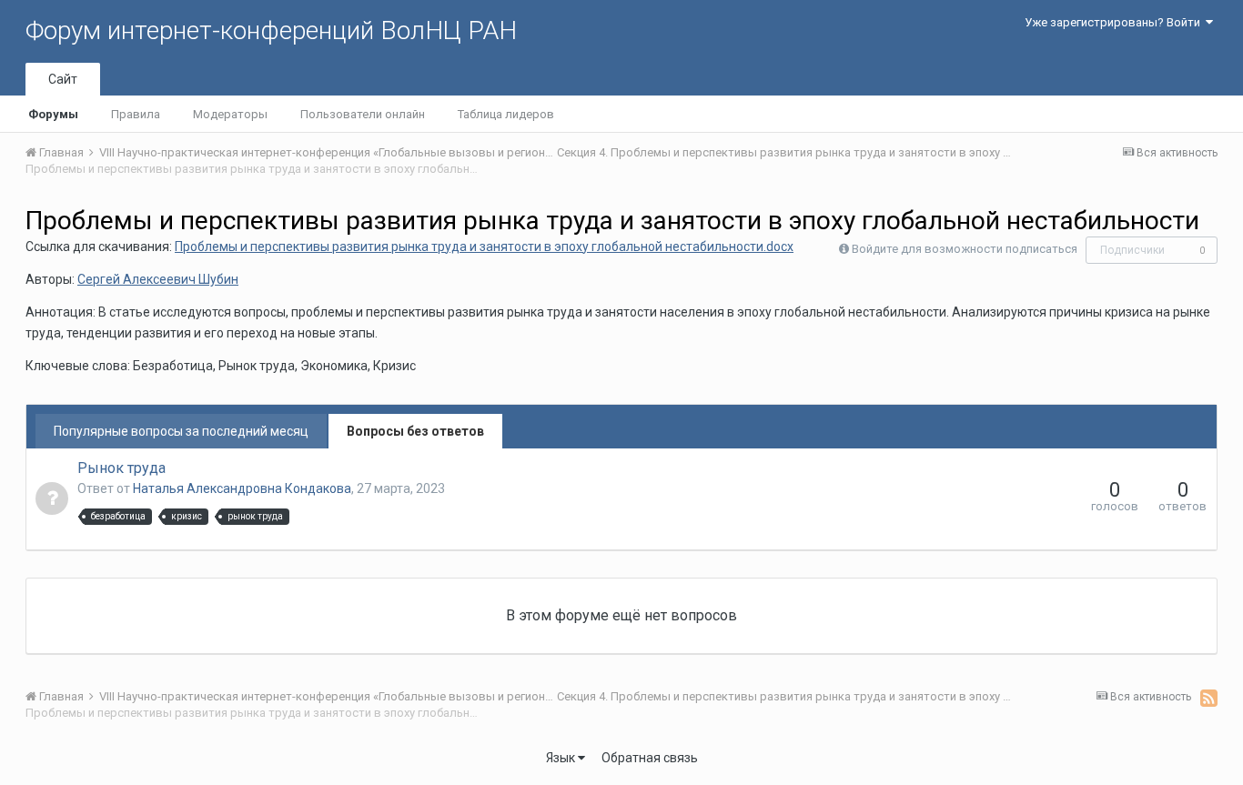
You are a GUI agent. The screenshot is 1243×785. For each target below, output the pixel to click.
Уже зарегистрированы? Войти (1115, 22)
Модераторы (230, 114)
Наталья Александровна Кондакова (242, 488)
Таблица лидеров (506, 114)
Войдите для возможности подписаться (964, 249)
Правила (135, 114)
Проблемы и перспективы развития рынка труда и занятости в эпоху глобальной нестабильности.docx (484, 246)
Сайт (62, 79)
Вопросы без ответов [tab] (415, 431)
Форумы (53, 114)
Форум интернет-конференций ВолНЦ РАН (271, 30)
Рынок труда (121, 468)
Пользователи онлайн (362, 114)
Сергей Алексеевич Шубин (157, 279)
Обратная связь (649, 757)
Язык (562, 757)
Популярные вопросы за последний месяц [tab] (181, 431)
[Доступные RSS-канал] (1209, 698)
